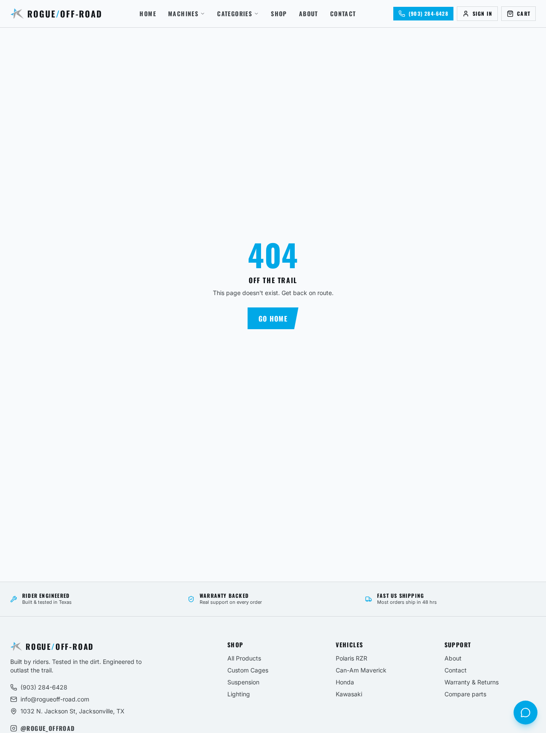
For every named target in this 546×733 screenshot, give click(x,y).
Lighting (238, 694)
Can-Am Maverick (361, 670)
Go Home (273, 318)
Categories (234, 13)
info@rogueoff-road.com (54, 699)
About (308, 13)
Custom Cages (247, 670)
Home (147, 13)
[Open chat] (525, 712)
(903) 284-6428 (43, 687)
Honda (345, 682)
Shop (279, 13)
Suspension (243, 682)
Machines (183, 13)
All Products (244, 658)
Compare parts (465, 694)
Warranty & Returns (471, 682)
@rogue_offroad (47, 728)
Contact (343, 13)
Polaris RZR (351, 658)
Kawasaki (349, 694)
